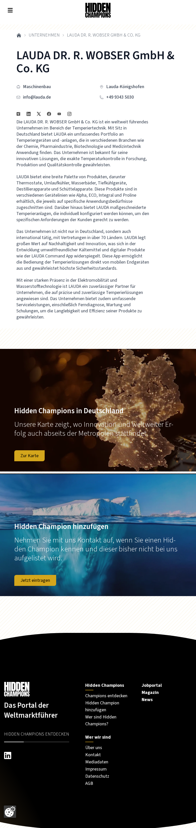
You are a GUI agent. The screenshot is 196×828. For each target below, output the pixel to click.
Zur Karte (29, 456)
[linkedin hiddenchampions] (39, 755)
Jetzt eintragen (35, 580)
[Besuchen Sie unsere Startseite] (39, 689)
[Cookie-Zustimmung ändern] (10, 812)
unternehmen (44, 35)
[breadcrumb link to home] (18, 35)
